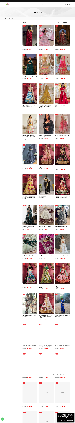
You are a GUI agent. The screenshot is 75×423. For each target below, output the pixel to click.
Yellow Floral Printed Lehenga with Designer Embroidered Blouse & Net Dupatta (29, 197)
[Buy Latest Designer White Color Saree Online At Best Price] (62, 392)
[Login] (66, 5)
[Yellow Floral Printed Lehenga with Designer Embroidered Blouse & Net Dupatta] (29, 184)
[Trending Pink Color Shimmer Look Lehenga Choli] (29, 392)
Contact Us (44, 4)
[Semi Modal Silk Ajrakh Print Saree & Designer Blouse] (29, 303)
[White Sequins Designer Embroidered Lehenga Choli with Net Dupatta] (46, 334)
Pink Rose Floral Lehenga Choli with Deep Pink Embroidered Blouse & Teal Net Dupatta (62, 286)
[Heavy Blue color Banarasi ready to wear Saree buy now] (62, 303)
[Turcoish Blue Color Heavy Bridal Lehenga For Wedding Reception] (29, 215)
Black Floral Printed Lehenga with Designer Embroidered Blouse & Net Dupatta (61, 167)
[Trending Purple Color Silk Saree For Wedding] (46, 392)
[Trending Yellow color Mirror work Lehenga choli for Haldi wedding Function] (46, 93)
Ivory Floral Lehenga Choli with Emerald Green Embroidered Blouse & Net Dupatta (46, 286)
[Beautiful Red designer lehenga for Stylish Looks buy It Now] (62, 363)
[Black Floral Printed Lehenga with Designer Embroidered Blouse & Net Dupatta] (62, 154)
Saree (32, 4)
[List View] (60, 22)
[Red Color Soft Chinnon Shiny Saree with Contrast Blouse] (29, 35)
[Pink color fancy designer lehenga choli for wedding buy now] (62, 124)
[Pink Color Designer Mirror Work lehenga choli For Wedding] (29, 273)
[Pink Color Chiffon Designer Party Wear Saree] (46, 244)
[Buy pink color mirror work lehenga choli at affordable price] (62, 64)
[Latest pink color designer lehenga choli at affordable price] (62, 334)
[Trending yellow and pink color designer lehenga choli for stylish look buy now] (46, 64)
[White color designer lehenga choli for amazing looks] (62, 244)
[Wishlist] (67, 5)
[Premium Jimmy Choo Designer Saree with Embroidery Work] (29, 244)
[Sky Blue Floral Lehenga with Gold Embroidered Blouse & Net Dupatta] (29, 93)
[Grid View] (58, 22)
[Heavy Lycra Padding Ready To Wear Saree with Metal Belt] (46, 184)
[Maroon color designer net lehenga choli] (62, 93)
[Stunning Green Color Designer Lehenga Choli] (29, 64)
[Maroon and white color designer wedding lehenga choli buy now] (46, 215)
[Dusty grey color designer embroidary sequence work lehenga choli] (29, 154)
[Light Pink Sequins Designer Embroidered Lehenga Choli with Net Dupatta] (46, 363)
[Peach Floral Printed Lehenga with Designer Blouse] (46, 154)
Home (28, 4)
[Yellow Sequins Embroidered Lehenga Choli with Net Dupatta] (29, 334)
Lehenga (37, 4)
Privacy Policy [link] (63, 420)
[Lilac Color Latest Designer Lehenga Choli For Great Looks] (29, 363)
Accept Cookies (70, 420)
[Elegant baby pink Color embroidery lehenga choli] (46, 35)
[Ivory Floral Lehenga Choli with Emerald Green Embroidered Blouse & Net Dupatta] (46, 273)
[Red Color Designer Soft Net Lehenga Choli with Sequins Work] (62, 35)
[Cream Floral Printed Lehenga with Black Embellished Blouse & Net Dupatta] (62, 184)
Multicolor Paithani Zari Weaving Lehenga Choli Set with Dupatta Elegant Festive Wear (29, 136)
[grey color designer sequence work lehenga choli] (62, 215)
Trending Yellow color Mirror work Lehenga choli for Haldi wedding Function (45, 106)
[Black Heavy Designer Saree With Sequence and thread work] (46, 124)
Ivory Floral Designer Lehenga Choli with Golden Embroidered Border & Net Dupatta (46, 316)
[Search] (64, 5)
